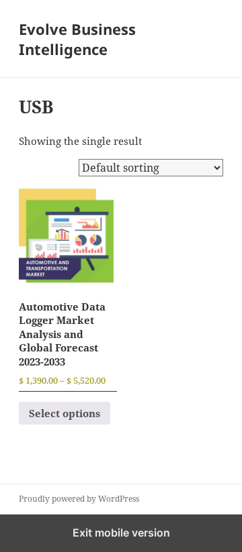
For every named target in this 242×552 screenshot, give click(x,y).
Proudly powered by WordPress (79, 498)
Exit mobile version (121, 532)
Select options (64, 413)
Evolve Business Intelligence (77, 39)
